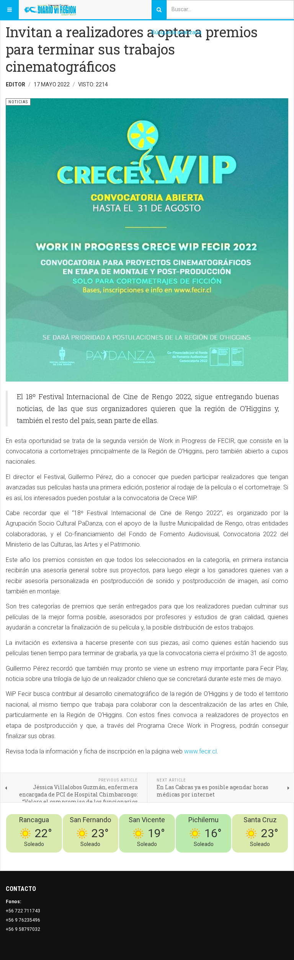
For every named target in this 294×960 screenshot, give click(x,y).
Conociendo (153, 857)
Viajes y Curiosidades (230, 857)
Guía (262, 857)
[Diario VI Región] (50, 9)
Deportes (193, 857)
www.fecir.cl (200, 751)
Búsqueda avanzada (176, 32)
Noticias (278, 857)
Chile (175, 857)
